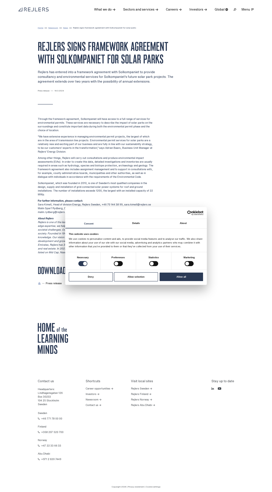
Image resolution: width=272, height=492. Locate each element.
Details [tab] (136, 223)
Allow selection (136, 276)
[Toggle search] (234, 9)
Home (40, 27)
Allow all (181, 276)
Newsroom (53, 27)
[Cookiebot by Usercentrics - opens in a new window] (189, 212)
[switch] (118, 263)
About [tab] (183, 223)
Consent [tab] (89, 223)
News (65, 27)
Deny (91, 276)
